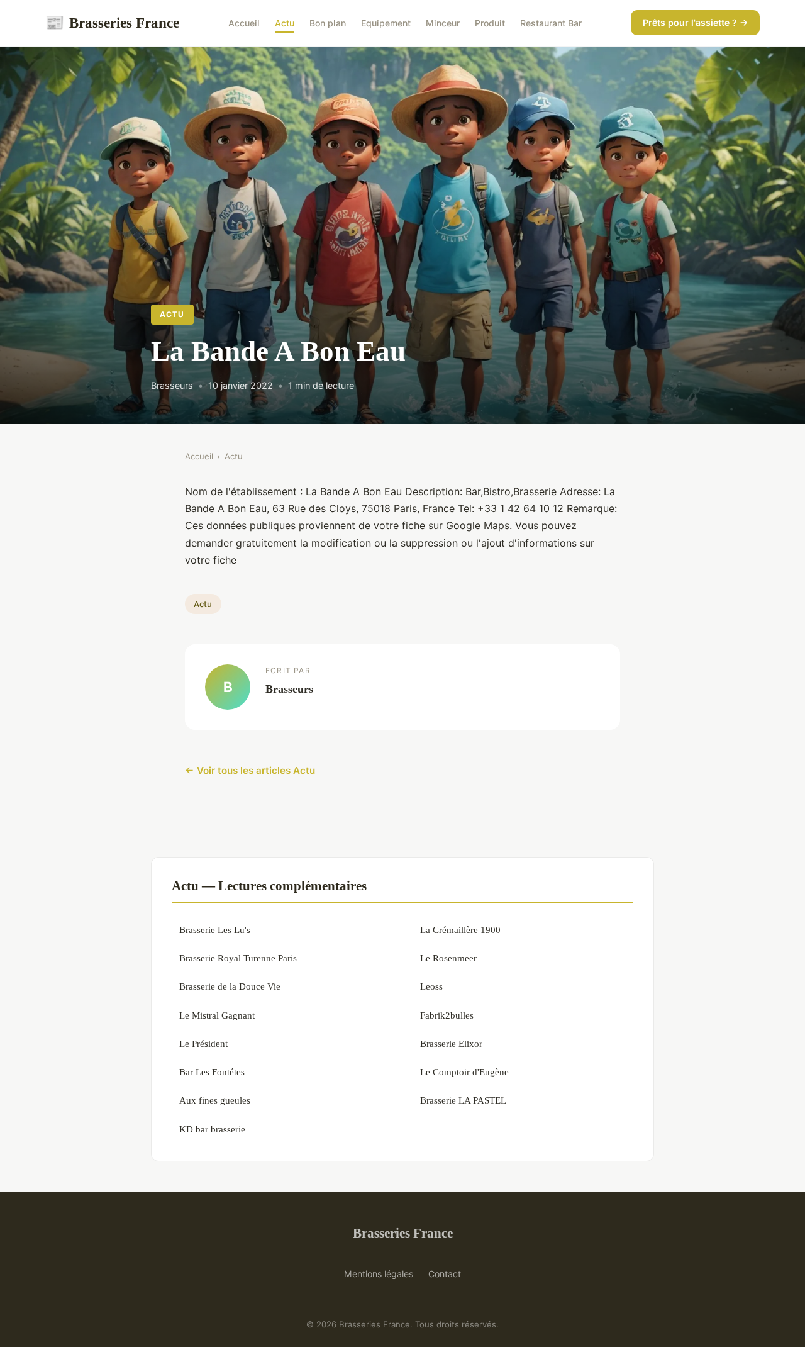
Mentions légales (378, 1273)
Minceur (443, 23)
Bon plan (327, 23)
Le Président (203, 1043)
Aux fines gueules (214, 1100)
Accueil (244, 23)
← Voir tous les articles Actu (250, 770)
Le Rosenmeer (448, 958)
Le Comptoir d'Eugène (464, 1071)
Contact (444, 1273)
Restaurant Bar (551, 23)
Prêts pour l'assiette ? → (695, 22)
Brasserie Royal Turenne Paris (238, 958)
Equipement (386, 23)
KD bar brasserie (212, 1129)
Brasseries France (112, 22)
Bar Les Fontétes (212, 1071)
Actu (284, 23)
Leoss (431, 986)
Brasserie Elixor (451, 1043)
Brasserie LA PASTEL (463, 1100)
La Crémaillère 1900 (460, 929)
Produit (490, 23)
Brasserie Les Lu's (214, 929)
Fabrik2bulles (447, 1015)
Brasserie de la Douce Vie (229, 986)
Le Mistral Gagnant (217, 1015)
